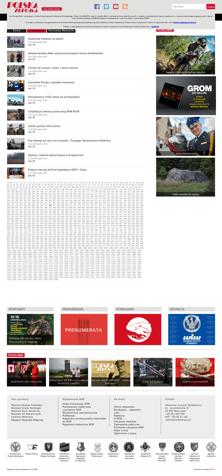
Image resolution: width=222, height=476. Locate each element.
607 (91, 221)
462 (37, 212)
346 (104, 203)
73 (92, 185)
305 (70, 200)
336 (62, 203)
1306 (45, 275)
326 (21, 203)
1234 (77, 268)
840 (100, 236)
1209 (82, 266)
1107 (92, 257)
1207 (71, 266)
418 (129, 207)
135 (50, 189)
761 (46, 232)
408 (87, 207)
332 (46, 203)
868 (79, 239)
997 (66, 248)
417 (125, 207)
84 (127, 185)
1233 (71, 268)
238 (66, 196)
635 (70, 223)
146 (95, 189)
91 (11, 187)
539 (83, 216)
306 (75, 200)
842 (108, 236)
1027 (82, 250)
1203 (51, 266)
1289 (92, 273)
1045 (40, 252)
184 (116, 191)
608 (95, 221)
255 (137, 196)
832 (66, 236)
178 (91, 191)
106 (64, 187)
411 (100, 207)
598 (54, 221)
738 (87, 230)
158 (8, 191)
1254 (45, 270)
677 (108, 225)
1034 (118, 250)
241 (79, 196)
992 (46, 248)
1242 (118, 268)
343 (91, 203)
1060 (118, 252)
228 (25, 196)
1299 (9, 275)
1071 (40, 254)
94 (20, 187)
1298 (139, 273)
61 (55, 185)
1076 (66, 254)
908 (108, 241)
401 (58, 207)
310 (91, 200)
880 (129, 239)
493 (29, 214)
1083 (103, 254)
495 (37, 214)
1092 (14, 257)
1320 (118, 275)
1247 (9, 270)
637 (79, 223)
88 (139, 185)
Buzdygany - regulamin (127, 409)
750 (137, 230)
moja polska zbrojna (51, 9)
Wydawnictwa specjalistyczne (80, 412)
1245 (134, 268)
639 (87, 223)
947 (133, 243)
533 (58, 216)
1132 (87, 259)
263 (33, 198)
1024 (66, 250)
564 (50, 218)
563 (46, 218)
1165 (123, 261)
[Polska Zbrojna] (48, 12)
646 (116, 223)
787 (16, 234)
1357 (40, 279)
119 (118, 187)
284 (120, 198)
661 (41, 225)
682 (129, 225)
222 (137, 194)
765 (62, 232)
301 (54, 200)
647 (120, 223)
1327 (19, 277)
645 (112, 223)
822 (25, 236)
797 (58, 234)
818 (8, 236)
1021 (51, 250)
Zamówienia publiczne (127, 424)
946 (129, 243)
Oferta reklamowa (124, 407)
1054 (87, 252)
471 (75, 212)
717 (137, 227)
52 (27, 185)
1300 (14, 275)
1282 (56, 273)
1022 (56, 250)
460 (29, 212)
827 (46, 236)
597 (50, 221)
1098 (45, 257)
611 (108, 221)
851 (8, 239)
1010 (132, 248)
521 (8, 216)
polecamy (164, 30)
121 (127, 187)
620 (8, 223)
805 (91, 234)
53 (30, 185)
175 (79, 191)
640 (91, 223)
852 (12, 239)
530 (46, 216)
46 (8, 185)
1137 (113, 259)
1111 (113, 257)
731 (58, 230)
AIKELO (212, 469)
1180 (66, 264)
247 (104, 196)
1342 (97, 277)
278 (95, 198)
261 (25, 198)
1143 (9, 261)
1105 (82, 257)
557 (21, 218)
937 (91, 243)
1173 (30, 264)
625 (29, 223)
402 (62, 207)
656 (21, 225)
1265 (103, 270)
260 (21, 198)
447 (112, 209)
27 (87, 182)
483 (125, 212)
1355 (30, 279)
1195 (9, 266)
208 (79, 194)
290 (8, 200)
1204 (56, 266)
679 (116, 225)
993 (50, 248)
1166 (129, 261)
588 (12, 221)
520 (141, 214)
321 (137, 200)
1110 (108, 257)
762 (50, 232)
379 (104, 205)
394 (29, 207)
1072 (45, 254)
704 (83, 227)
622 (16, 223)
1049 (61, 252)
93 (17, 187)
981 (137, 245)
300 (50, 200)
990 (37, 248)
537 (75, 216)
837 (87, 236)
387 (137, 205)
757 (29, 232)
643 (104, 223)
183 (112, 191)
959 (46, 245)
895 (54, 241)
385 (129, 205)
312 (100, 200)
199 (41, 194)
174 (75, 191)
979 (129, 245)
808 (104, 234)
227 (21, 196)
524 (21, 216)
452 (133, 209)
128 (21, 189)
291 (12, 200)
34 (109, 182)
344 (95, 203)
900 (75, 241)
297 (37, 200)
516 (125, 214)
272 (70, 198)
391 (16, 207)
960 (50, 245)
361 (29, 205)
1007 (116, 248)
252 (125, 196)
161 (21, 191)
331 (41, 203)
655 (16, 225)
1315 (92, 275)
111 (85, 187)
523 (16, 216)
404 (70, 207)
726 (37, 230)
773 (95, 232)
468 (62, 212)
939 (100, 243)
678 (112, 225)
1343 (103, 277)
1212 (97, 266)
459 (25, 212)
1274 (14, 273)
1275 (19, 273)
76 (102, 185)
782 (133, 232)
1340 (87, 277)
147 (100, 189)
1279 (40, 273)
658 (29, 225)
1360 (56, 279)
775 (104, 232)
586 (141, 218)
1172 (25, 264)
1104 (77, 257)
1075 (61, 254)
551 (133, 216)
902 (83, 241)
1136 (108, 259)
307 (79, 200)
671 (83, 225)
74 (95, 185)
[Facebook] (97, 6)
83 (123, 185)
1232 (66, 268)
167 (46, 191)
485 (133, 212)
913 (129, 241)
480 (112, 212)
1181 (71, 264)
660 (37, 225)
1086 (118, 254)
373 (79, 205)
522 (12, 216)
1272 (139, 270)
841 (104, 236)
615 (125, 221)
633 (62, 223)
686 (8, 227)
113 (93, 187)
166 (41, 191)
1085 (113, 254)
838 (91, 236)
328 (29, 203)
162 (25, 191)
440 (83, 209)
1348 (129, 277)
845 (120, 236)
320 (133, 200)
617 (133, 221)
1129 (71, 259)
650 (133, 223)
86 (133, 185)
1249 (19, 270)
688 (16, 227)
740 (95, 230)
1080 (87, 254)
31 (99, 182)
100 (39, 187)
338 (70, 203)
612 (112, 221)
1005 (106, 248)
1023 (61, 250)
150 (112, 189)
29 (93, 182)
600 (62, 221)
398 (46, 207)
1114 (129, 257)
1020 (45, 250)
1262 (87, 270)
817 (141, 234)
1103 (71, 257)
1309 (61, 275)
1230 (56, 268)
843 (112, 236)
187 (129, 191)
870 (87, 239)
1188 (108, 264)
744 (112, 230)
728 (46, 230)
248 (108, 196)
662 (46, 225)
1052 (77, 252)
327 (25, 203)
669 (75, 225)
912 (125, 241)
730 (54, 230)
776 (108, 232)
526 (29, 216)
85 (130, 185)
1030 (97, 250)
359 (21, 205)
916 (141, 241)
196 (29, 194)
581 (120, 218)
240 (75, 196)
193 (16, 194)
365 (46, 205)
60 (52, 185)
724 (29, 230)
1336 (66, 277)
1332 (45, 277)
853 (16, 239)
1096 (35, 257)
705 (87, 227)
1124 (45, 259)
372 (75, 205)
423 (12, 209)
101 (43, 187)
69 (80, 185)
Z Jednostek (36, 30)
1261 (82, 270)
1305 (40, 275)
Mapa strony (121, 430)
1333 (51, 277)
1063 (134, 252)
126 (12, 189)
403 (66, 207)
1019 (40, 250)
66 (70, 185)
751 (141, 230)
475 (91, 212)
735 (75, 230)
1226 (35, 268)
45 (143, 182)
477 (100, 212)
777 (112, 232)
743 (108, 230)
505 (79, 214)
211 (91, 194)
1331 (40, 277)
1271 (134, 270)
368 (58, 205)
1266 (108, 270)
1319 (113, 275)
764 (58, 232)
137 (58, 189)
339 (75, 203)
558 (25, 218)
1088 (129, 254)
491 (21, 214)
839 (95, 236)
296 (33, 200)
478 (104, 212)
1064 (139, 252)
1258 (66, 270)
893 (46, 241)
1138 (118, 259)
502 (66, 214)
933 (75, 243)
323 (8, 203)
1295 (123, 273)
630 (50, 223)
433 (54, 209)
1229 (51, 268)
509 (95, 214)
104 (56, 187)
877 (116, 239)
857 (33, 239)
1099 (51, 257)
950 (8, 245)
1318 (108, 275)
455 (8, 212)
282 (112, 198)
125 (8, 189)
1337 (71, 277)
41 (130, 182)
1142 (139, 259)
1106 (87, 257)
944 (120, 243)
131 (33, 189)
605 (83, 221)
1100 (56, 257)
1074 (56, 254)
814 (129, 234)
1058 (108, 252)
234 (50, 196)
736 (79, 230)
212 (95, 194)
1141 (134, 259)
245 (95, 196)
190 (141, 191)
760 (41, 232)
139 (66, 189)
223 (141, 194)
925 (41, 243)
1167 (134, 261)
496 (41, 214)
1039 (9, 252)
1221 (9, 268)
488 (8, 214)
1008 (121, 248)
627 (37, 223)
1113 (123, 257)
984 (12, 248)
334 (54, 203)
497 (46, 214)
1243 (123, 268)
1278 (35, 273)
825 (37, 236)
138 (62, 189)
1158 (87, 261)
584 (133, 218)
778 (116, 232)
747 (125, 230)
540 (87, 216)
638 (83, 223)
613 (116, 221)
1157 (82, 261)
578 (108, 218)
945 (125, 243)
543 (100, 216)
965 (70, 245)
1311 (71, 275)
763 (54, 232)
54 (33, 185)
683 (133, 225)
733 (66, 230)
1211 (92, 266)
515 (120, 214)
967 (79, 245)
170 (58, 191)
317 (120, 200)
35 (112, 182)
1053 (82, 252)
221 (133, 194)
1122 (35, 259)
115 (102, 187)
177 (87, 191)
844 (116, 236)
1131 (82, 259)
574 (91, 218)
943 (116, 243)
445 (104, 209)
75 (98, 185)
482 (120, 212)
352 (129, 203)
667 (66, 225)
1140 (129, 259)
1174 (35, 264)
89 (142, 185)
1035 (123, 250)
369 (62, 205)
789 (25, 234)
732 (62, 230)
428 (33, 209)
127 (16, 189)
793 (41, 234)
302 (58, 200)
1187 (103, 264)
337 (66, 203)
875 (108, 239)
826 (41, 236)
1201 (40, 266)
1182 (77, 264)
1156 (77, 261)
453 (137, 209)
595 (41, 221)
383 (120, 205)
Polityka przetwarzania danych (184, 22)
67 (73, 185)
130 (29, 189)
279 (100, 198)
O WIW (118, 418)
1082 (97, 254)
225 (12, 196)
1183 (82, 264)
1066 (14, 254)
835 (79, 236)
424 (16, 209)
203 (58, 194)
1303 (30, 275)
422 (8, 209)
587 (8, 221)
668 (70, 225)
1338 (77, 277)
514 (116, 214)
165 (37, 191)
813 (125, 234)
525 (25, 216)
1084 (108, 254)
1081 (92, 254)
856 (29, 239)
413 (108, 207)
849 (137, 236)
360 (25, 205)
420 (137, 207)
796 (54, 234)
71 (86, 185)
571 (79, 218)
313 (104, 200)
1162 (108, 261)
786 (12, 234)
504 (75, 214)
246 (100, 196)
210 (87, 194)
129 (25, 189)
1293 (113, 273)
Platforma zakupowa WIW (129, 427)
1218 (129, 266)
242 (83, 196)
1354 (25, 279)
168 (50, 191)
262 (29, 198)
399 (50, 207)
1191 (123, 264)
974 (108, 245)
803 (83, 234)
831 (62, 236)
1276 (25, 273)
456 (12, 212)
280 (104, 198)
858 (37, 239)
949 (141, 243)
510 (100, 214)
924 (37, 243)
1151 (51, 261)
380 (108, 205)
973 (104, 245)
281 (108, 198)
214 (104, 194)
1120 (25, 259)
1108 (97, 257)
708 (100, 227)
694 (41, 227)
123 (135, 187)
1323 (134, 275)
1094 (25, 257)
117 (110, 187)
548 (120, 216)
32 (102, 182)
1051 (71, 252)
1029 (92, 250)
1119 (19, 259)
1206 (66, 266)
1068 (25, 254)
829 (54, 236)
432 (50, 209)
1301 (19, 275)
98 (33, 187)
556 (16, 218)
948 (137, 243)
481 (116, 212)
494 (33, 214)
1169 (9, 264)
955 (29, 245)
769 (79, 232)
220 (129, 194)
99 (36, 187)
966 (75, 245)
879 (125, 239)
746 (120, 230)
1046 (45, 252)
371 (70, 205)
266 (46, 198)
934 (79, 243)
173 (70, 191)
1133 (92, 259)
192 (12, 194)
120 (123, 187)
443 (95, 209)
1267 (113, 270)
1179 (61, 264)
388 (141, 205)
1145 (19, 261)
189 (137, 191)
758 (33, 232)
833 (70, 236)
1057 (103, 252)
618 (137, 221)
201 (50, 194)
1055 (92, 252)
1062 (129, 252)
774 (100, 232)
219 (125, 194)
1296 (129, 273)
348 (112, 203)
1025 (71, 250)
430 (41, 209)
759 (37, 232)
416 (120, 207)
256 (141, 196)
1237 (92, 268)
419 (133, 207)
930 (62, 243)
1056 (97, 252)
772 (91, 232)
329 (33, 203)
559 (29, 218)
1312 (77, 275)
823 (29, 236)
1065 (9, 254)
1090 (139, 254)
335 (58, 203)
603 (75, 221)
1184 (87, 264)
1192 (129, 264)
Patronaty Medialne (61, 30)
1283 (61, 273)
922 (29, 243)
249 (112, 196)
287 (133, 198)
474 (87, 212)
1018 (35, 250)
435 (62, 209)
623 (21, 223)
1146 (25, 261)
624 (25, 223)
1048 (56, 252)
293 (21, 200)
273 (75, 198)
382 (116, 205)
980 (133, 245)
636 (75, 223)
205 (66, 194)
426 (25, 209)
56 (39, 185)
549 (125, 216)
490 (16, 214)
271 (66, 198)
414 (112, 207)
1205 (61, 266)
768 (75, 232)
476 (95, 212)
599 (58, 221)
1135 (103, 259)
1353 (19, 279)
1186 (97, 264)
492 (25, 214)
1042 (25, 252)
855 (25, 239)
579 (112, 218)
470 (70, 212)
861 (50, 239)
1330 (35, 277)
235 (54, 196)
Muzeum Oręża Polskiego (26, 407)
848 (133, 236)
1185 (92, 264)
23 (74, 182)
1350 (139, 277)
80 (114, 185)
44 (140, 182)
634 (66, 223)
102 (48, 187)
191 (8, 194)
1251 (30, 270)
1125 (51, 259)
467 (58, 212)
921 (25, 243)
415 (116, 207)
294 (25, 200)
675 (100, 225)
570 (75, 218)
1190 (118, 264)
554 (8, 218)
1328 (25, 277)
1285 (71, 273)
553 (141, 216)
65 (67, 185)
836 (83, 236)
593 (33, 221)
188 (133, 191)
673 (91, 225)
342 (87, 203)
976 (116, 245)
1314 (87, 275)
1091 (9, 257)
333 (50, 203)
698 (58, 227)
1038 (139, 250)
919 (16, 243)
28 (90, 182)
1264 (97, 270)
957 (37, 245)
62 (58, 185)
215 (108, 194)
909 (112, 241)
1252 (35, 270)
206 (70, 194)
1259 (71, 270)
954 (25, 245)
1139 (123, 259)
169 (54, 191)
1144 (14, 261)
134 (46, 189)
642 (100, 223)
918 (12, 243)
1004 (101, 248)
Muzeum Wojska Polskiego (26, 404)
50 (20, 185)
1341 (92, 277)
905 (95, 241)
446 (108, 209)
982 (141, 245)
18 (59, 182)
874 (104, 239)
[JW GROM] (186, 95)
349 (116, 203)
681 (125, 225)
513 (112, 214)
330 (37, 203)
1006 (111, 248)
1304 (35, 275)
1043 (30, 252)
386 (133, 205)
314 (108, 200)
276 (87, 198)
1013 (9, 250)
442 (91, 209)
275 (83, 198)
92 (14, 187)
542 (95, 216)
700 (66, 227)
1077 (71, 254)
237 (62, 196)
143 (83, 189)
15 (49, 182)
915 (137, 241)
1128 (66, 259)
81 (117, 185)
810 (112, 234)
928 (54, 243)
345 (100, 203)
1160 (97, 261)
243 (87, 196)
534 (62, 216)
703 (79, 227)
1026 (77, 250)
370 (66, 205)
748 (129, 230)
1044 (35, 252)
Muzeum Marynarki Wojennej (27, 419)
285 (125, 198)
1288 (87, 273)
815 (133, 234)
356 (8, 205)
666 (62, 225)
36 (115, 182)
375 (87, 205)
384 (125, 205)
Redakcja (119, 415)
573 (87, 218)
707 (95, 227)
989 (33, 248)
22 (71, 182)
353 (133, 203)
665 (58, 225)
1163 (113, 261)
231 (37, 196)
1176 (45, 264)
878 (120, 239)
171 (62, 191)
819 (12, 236)
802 (79, 234)
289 (141, 198)
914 (133, 241)
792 (37, 234)
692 (33, 227)
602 (70, 221)
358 (16, 205)
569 (70, 218)
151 (116, 189)
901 (79, 241)
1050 (66, 252)
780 (125, 232)
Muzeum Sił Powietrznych (26, 413)
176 (83, 191)
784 (141, 232)
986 (21, 248)
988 (29, 248)
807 (100, 234)
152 (120, 189)
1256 (56, 270)
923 (33, 243)
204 (62, 194)
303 (62, 200)
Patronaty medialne (125, 421)
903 (87, 241)
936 (87, 243)
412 (104, 207)
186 (125, 191)
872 (95, 239)
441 (87, 209)
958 (41, 245)
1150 (45, 261)
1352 (14, 279)
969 (87, 245)
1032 (108, 250)
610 (104, 221)
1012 (142, 248)
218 (120, 194)
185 (120, 191)
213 (100, 194)
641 (95, 223)
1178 (56, 264)
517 (129, 214)
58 (45, 185)
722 (21, 230)
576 (100, 218)
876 (112, 239)
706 (91, 227)
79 (111, 185)
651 (137, 223)
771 (87, 232)
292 (16, 200)
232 (41, 196)
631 (54, 223)
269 (58, 198)
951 (12, 245)
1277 (30, 273)
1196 (14, 266)
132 (37, 189)
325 (16, 203)
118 (114, 187)
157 (141, 189)
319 (129, 200)
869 (83, 239)
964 (66, 245)
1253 (40, 270)
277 (91, 198)
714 (125, 227)
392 (21, 207)
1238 (97, 268)
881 (133, 239)
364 (41, 205)
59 (49, 185)
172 (66, 191)
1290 (97, 273)
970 (91, 245)
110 (81, 187)
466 (54, 212)
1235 (82, 268)
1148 (35, 261)
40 (127, 182)
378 (100, 205)
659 (33, 225)
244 (91, 196)
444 (100, 209)
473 (83, 212)
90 (8, 187)
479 (108, 212)
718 (141, 227)
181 (104, 191)
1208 (77, 266)
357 (12, 205)
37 (118, 182)
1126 (56, 259)
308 (83, 200)
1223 (19, 268)
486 (137, 212)
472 (79, 212)
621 (12, 223)
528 (37, 216)
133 (41, 189)
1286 (77, 273)
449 (120, 209)
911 (120, 241)
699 (62, 227)
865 (66, 239)
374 (83, 205)
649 (129, 223)
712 (116, 227)
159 (12, 191)
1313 (82, 275)
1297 (134, 273)
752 (8, 232)
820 (16, 236)
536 (70, 216)
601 (66, 221)
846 (125, 236)
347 (108, 203)
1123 (40, 259)
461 (33, 212)
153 (125, 189)
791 (33, 234)
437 (70, 209)
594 (37, 221)
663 (50, 225)
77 (105, 185)
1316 (97, 275)
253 (129, 196)
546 (112, 216)
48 (14, 185)
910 (116, 241)
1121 (30, 259)
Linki (116, 412)
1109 (103, 257)
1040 (14, 252)
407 (83, 207)
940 (104, 243)
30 (96, 182)
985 (16, 248)
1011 (137, 248)
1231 (61, 268)
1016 (25, 250)
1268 (118, 270)
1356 (35, 279)
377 (95, 205)
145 (91, 189)
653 (8, 225)
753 (12, 232)
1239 (103, 268)
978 (125, 245)
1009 (127, 248)
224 (8, 196)
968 (83, 245)
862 (54, 239)
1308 (56, 275)
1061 (123, 252)
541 (91, 216)
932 (70, 243)
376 (91, 205)
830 (58, 236)
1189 (113, 264)
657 (25, 225)
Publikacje (69, 415)
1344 (108, 277)
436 (66, 209)
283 (116, 198)
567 (62, 218)
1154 (66, 261)
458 (21, 212)
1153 (61, 261)
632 (58, 223)
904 (91, 241)
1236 (87, 268)
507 (87, 214)
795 (50, 234)
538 (79, 216)
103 (52, 187)
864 (62, 239)
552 (137, 216)
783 (137, 232)
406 (79, 207)
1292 (108, 273)
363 (37, 205)
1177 (51, 264)
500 (58, 214)
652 (141, 223)
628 (41, 223)
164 (33, 191)
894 (50, 241)
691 (29, 227)
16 (52, 182)
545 (108, 216)
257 (8, 198)
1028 (87, 250)
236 (58, 196)
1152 (56, 261)
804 (87, 234)
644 (108, 223)
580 (116, 218)
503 (70, 214)
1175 (40, 264)
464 (46, 212)
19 (62, 182)
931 (66, 243)
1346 (118, 277)
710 (108, 227)
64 (64, 185)
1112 (118, 257)
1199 (30, 266)
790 (29, 234)
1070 (35, 254)
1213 (103, 266)
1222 (14, 268)
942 (112, 243)
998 (70, 248)
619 (141, 221)
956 (33, 245)
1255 (51, 270)
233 (46, 196)
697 (54, 227)
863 (58, 239)
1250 (25, 270)
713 (120, 227)
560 (33, 218)
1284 (66, 273)
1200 (35, 266)
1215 (113, 266)
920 (21, 243)
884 (8, 241)
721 (16, 230)
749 (133, 230)
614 (120, 221)
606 (87, 221)
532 (54, 216)
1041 (19, 252)
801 (75, 234)
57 (42, 185)
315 (112, 200)
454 (141, 209)
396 (37, 207)
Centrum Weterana (22, 416)
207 (75, 194)
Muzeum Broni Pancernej (25, 410)
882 (137, 239)
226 (16, 196)
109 (77, 187)
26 (84, 182)
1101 (61, 257)
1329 (30, 277)
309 (87, 200)
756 (25, 232)
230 (33, 196)
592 (29, 221)
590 (21, 221)
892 (41, 241)
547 (116, 216)
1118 (14, 259)
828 (50, 236)
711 (112, 227)
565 (54, 218)
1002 (90, 248)
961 (54, 245)
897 (62, 241)
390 (12, 207)
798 (62, 234)
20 (65, 182)
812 (120, 234)
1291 (103, 273)
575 (95, 218)
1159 (92, 261)
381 (112, 205)
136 (54, 189)
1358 (45, 279)
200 (46, 194)
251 (120, 196)
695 (46, 227)
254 (133, 196)
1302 (25, 275)
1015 (19, 250)
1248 (14, 270)
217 (116, 194)
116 (106, 187)
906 (100, 241)
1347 (123, 277)
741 (100, 230)
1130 (77, 259)
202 (54, 194)
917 (8, 243)
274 (79, 198)
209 (83, 194)
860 (46, 239)
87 (136, 185)
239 (70, 196)
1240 (108, 268)
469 (66, 212)
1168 (139, 261)
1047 (51, 252)
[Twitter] (106, 6)
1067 (19, 254)
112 (89, 187)
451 (129, 209)
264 (37, 198)
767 (70, 232)
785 (8, 234)
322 (141, 200)
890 (33, 241)
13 (43, 182)
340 (79, 203)
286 (129, 198)
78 (108, 185)
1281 (51, 273)
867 (75, 239)
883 (141, 239)
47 (11, 185)
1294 (118, 273)
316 (116, 200)
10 (34, 182)
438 (75, 209)
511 (104, 214)
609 (100, 221)
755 (21, 232)
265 (41, 198)
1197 (19, 266)
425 (21, 209)
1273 (9, 273)
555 (12, 218)
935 (83, 243)
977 (120, 245)
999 (75, 248)
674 (95, 225)
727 (41, 230)
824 (33, 236)
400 (54, 207)
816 (137, 234)
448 (116, 209)
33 (105, 182)
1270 (129, 270)
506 (83, 214)
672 (87, 225)
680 (120, 225)
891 (37, 241)
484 (129, 212)
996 (62, 248)
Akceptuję (155, 26)
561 (37, 218)
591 (25, 221)
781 (129, 232)
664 (54, 225)
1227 (40, 268)
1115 (134, 257)
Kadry (16, 30)
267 (50, 198)
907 (104, 241)
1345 (113, 277)
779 (120, 232)
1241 (113, 268)
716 (133, 227)
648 (125, 223)
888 (25, 241)
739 (91, 230)
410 (95, 207)
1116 (139, 257)
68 (77, 185)
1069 (30, 254)
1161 (103, 261)
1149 (40, 261)
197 (33, 194)
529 (41, 216)
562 (41, 218)
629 (46, 223)
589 (16, 221)
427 (29, 209)
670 (79, 225)
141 (75, 189)
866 (70, 239)
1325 (9, 277)
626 (33, 223)
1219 (134, 266)
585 (137, 218)
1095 (30, 257)
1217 (123, 266)
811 (116, 234)
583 (129, 218)
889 (29, 241)
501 (62, 214)
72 (89, 185)
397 (41, 207)
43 (137, 182)
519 (137, 214)
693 (37, 227)
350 (120, 203)
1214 (108, 266)
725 (33, 230)
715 (129, 227)
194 (21, 194)
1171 (19, 264)
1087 (123, 254)
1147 (30, 261)
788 (21, 234)
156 (137, 189)
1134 (97, 259)
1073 (51, 254)
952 (16, 245)
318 (125, 200)
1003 (95, 248)
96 (27, 187)
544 (104, 216)
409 (91, 207)
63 (61, 185)
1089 (134, 254)
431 (46, 209)
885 (12, 241)
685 (141, 225)
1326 (14, 277)
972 (100, 245)
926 (46, 243)
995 (58, 248)
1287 (82, 273)
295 (29, 200)
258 (12, 198)
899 (70, 241)
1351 (9, 279)
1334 (56, 277)
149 (108, 189)
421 (141, 207)
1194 (139, 264)
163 (29, 191)
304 (66, 200)
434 (58, 209)
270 (62, 198)
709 (104, 227)
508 (91, 214)
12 (40, 182)
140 (70, 189)
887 (21, 241)
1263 (92, 270)
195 (25, 194)
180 (100, 191)
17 (55, 182)
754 (16, 232)
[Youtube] (115, 6)
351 (125, 203)
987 (25, 248)
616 (129, 221)
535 (66, 216)
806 (95, 234)
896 (58, 241)
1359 (51, 279)
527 (33, 216)
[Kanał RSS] (125, 6)
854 (21, 239)
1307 (51, 275)
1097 (40, 257)
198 (37, 194)
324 (12, 203)
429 (37, 209)
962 (58, 245)
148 (104, 189)
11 (37, 182)
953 (21, 245)
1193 (134, 264)
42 (134, 182)
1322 (129, 275)
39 (124, 182)
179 (95, 191)
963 (62, 245)
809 (108, 234)
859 (41, 239)
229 (29, 196)
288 (137, 198)
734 (70, 230)
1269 (123, 270)
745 (116, 230)
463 (41, 212)
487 (141, 212)
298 (41, 200)
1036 (129, 250)
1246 (139, 268)
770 (83, 232)
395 (33, 207)
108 (73, 187)
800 (70, 234)
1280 (45, 273)
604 (79, 221)
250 (116, 196)
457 (16, 212)
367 (54, 205)
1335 (61, 277)
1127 (61, 259)
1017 (30, 250)
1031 (103, 250)
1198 (25, 266)
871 (91, 239)
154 (129, 189)
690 (25, 227)
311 (95, 200)
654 (12, 225)
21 (68, 182)
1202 (45, 266)
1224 (25, 268)
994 (54, 248)
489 (12, 214)
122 (131, 187)
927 (50, 243)
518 (133, 214)
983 (8, 248)
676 (104, 225)
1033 (113, 250)
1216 (118, 266)
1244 (129, 268)
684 (137, 225)
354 (137, 203)
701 (70, 227)
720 (12, 230)
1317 (103, 275)
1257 (61, 270)
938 (95, 243)
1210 (87, 266)
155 (133, 189)
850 (141, 236)
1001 (85, 248)
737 (83, 230)
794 (46, 234)
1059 (113, 252)
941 (108, 243)
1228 (45, 268)
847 (129, 236)
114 (98, 187)
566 (58, 218)
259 (16, 198)
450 (125, 209)
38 (121, 182)
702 (75, 227)
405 (75, 207)
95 (24, 187)
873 (100, 239)
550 (129, 216)
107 (68, 187)
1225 (30, 268)
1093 (19, 257)
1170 (14, 264)
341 (83, 203)
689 (21, 227)
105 (60, 187)
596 (46, 221)
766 (66, 232)
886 (16, 241)
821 (21, 236)
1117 (9, 259)
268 (54, 198)
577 (104, 218)
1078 (77, 254)
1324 (139, 275)
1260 (77, 270)
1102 (66, 257)
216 (112, 194)
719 (8, 230)
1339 (82, 277)
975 (112, 245)
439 (79, 209)
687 (12, 227)
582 (125, 218)
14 (46, 182)
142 (79, 189)
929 (58, 243)
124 (139, 187)
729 (50, 230)
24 (77, 182)
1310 (66, 275)
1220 (139, 266)
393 (25, 207)
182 (108, 191)
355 (141, 203)
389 (8, 207)
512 (108, 214)
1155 (71, 261)
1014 (14, 250)
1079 (82, 254)
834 (75, 236)
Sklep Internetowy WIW (76, 404)
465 (50, 212)
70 (83, 185)
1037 (134, 250)
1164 (118, 261)
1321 (123, 275)
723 (25, 230)
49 (17, 185)
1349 (134, 277)
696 (50, 227)
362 (33, 205)
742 (104, 230)
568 (66, 218)
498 (50, 214)
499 (54, 214)
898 (66, 241)
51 (24, 185)
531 (50, 216)
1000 (80, 248)
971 (95, 245)
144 (87, 189)
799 (66, 234)
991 (41, 248)
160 (16, 191)
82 (120, 185)
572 (83, 218)
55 (36, 185)
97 (30, 187)
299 (46, 200)
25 (80, 182)
